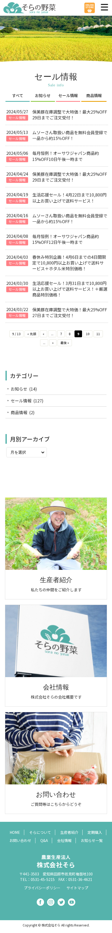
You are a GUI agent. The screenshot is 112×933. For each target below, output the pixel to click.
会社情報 (64, 840)
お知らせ (43, 95)
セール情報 (68, 95)
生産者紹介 (69, 832)
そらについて (40, 832)
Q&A (44, 840)
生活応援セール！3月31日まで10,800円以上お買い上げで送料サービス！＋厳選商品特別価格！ (69, 289)
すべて (17, 95)
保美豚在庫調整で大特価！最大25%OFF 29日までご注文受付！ (69, 115)
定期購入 (95, 832)
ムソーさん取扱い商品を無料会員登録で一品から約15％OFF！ (69, 135)
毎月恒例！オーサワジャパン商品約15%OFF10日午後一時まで (65, 156)
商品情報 (94, 95)
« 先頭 (31, 333)
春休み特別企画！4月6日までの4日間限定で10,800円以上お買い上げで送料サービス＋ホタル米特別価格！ (69, 263)
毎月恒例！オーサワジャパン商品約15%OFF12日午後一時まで (65, 239)
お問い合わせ (20, 840)
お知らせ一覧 (92, 840)
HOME (15, 832)
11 (98, 333)
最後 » (64, 342)
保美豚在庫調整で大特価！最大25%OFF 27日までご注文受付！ (69, 312)
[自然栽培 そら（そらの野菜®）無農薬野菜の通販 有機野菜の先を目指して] (30, 11)
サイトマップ (77, 887)
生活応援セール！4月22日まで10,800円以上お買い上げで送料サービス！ (69, 198)
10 (88, 333)
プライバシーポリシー (42, 887)
